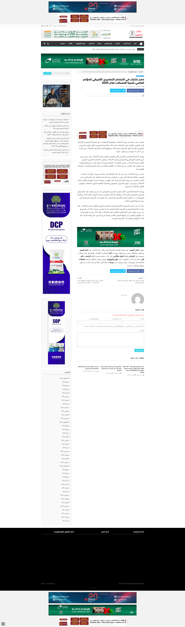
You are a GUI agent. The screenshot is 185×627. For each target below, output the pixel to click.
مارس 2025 (65, 440)
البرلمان (117, 43)
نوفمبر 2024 (65, 455)
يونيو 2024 (65, 473)
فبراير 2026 (65, 400)
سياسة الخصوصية (62, 25)
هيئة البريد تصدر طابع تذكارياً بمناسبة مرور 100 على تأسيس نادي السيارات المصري (111, 368)
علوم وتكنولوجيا (80, 43)
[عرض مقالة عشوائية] (44, 43)
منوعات (62, 43)
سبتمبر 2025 (65, 418)
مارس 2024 (65, 484)
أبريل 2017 (65, 510)
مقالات (70, 43)
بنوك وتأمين (108, 43)
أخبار (135, 43)
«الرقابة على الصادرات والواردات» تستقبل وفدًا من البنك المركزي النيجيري (56, 121)
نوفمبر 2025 (65, 411)
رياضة (99, 43)
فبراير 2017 (65, 517)
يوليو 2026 (65, 382)
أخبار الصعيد (127, 43)
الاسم (142, 319)
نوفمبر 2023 (65, 499)
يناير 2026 (66, 404)
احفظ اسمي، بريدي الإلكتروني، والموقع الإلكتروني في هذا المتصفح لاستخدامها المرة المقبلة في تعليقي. (113, 326)
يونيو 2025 (65, 429)
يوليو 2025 (65, 425)
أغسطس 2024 (64, 466)
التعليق (141, 330)
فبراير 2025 (65, 444)
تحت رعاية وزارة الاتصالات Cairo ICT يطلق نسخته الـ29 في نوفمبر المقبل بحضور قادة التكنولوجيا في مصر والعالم (133, 369)
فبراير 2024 (65, 488)
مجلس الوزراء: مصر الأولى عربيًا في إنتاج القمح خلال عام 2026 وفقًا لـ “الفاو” (56, 133)
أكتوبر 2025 (65, 415)
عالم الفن (91, 43)
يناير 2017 (66, 521)
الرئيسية (141, 43)
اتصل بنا (54, 25)
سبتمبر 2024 (65, 462)
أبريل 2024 (65, 480)
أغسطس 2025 (64, 422)
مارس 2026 (65, 396)
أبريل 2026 (65, 393)
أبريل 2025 (65, 436)
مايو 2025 (66, 433)
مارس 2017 (65, 513)
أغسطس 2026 (64, 378)
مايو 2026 (66, 389)
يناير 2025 (66, 447)
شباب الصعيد (139, 86)
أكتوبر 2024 (65, 458)
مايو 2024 (66, 477)
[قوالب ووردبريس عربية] (89, 587)
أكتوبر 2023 (65, 502)
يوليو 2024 (65, 469)
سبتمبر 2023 (65, 506)
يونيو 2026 (65, 385)
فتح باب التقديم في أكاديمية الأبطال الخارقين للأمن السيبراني (88, 367)
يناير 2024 (66, 491)
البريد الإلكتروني (116, 319)
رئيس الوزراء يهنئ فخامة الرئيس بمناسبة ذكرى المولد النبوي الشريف (56, 151)
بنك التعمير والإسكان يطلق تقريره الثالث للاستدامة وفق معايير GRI (56, 127)
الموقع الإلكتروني (94, 319)
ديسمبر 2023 (65, 495)
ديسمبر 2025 (65, 407)
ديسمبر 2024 (65, 451)
